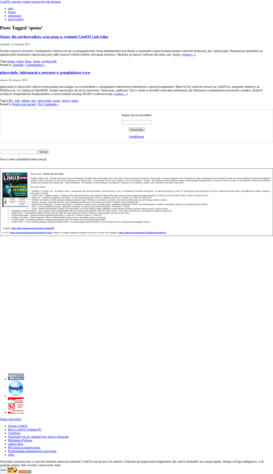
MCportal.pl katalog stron (24, 447)
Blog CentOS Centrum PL (25, 429)
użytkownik (49, 61)
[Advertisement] (12, 310)
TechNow (14, 433)
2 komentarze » (35, 65)
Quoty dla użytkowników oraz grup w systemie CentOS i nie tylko (54, 37)
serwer (66, 100)
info (17, 100)
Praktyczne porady (24, 104)
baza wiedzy (16, 19)
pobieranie (14, 15)
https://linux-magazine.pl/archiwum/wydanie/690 (33, 228)
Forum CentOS (17, 426)
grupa (20, 61)
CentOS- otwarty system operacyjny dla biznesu (30, 1)
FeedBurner (136, 136)
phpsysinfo (44, 100)
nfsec (11, 454)
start (10, 8)
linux (28, 61)
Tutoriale (18, 65)
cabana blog (15, 444)
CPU (10, 100)
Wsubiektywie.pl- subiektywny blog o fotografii (38, 436)
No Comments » (48, 104)
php (33, 100)
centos (11, 61)
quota (36, 61)
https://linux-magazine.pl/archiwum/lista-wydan (31, 233)
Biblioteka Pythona (20, 440)
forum (12, 12)
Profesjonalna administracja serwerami (32, 451)
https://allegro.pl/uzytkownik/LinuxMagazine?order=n (142, 233)
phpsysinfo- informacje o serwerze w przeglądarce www (45, 72)
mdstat (25, 100)
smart (74, 100)
